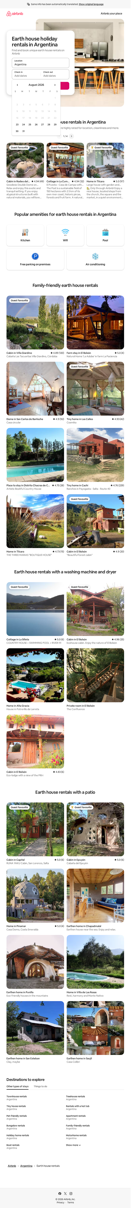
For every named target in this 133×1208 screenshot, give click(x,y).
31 (23, 131)
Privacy (60, 1202)
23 (17, 124)
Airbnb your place (111, 13)
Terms (70, 1202)
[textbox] (26, 76)
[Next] (71, 136)
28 (49, 124)
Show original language (91, 4)
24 (23, 124)
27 (42, 124)
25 (30, 124)
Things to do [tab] (40, 1086)
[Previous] (59, 136)
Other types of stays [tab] (17, 1086)
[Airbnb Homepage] (14, 13)
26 (36, 124)
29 (55, 124)
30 (17, 131)
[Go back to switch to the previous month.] (17, 85)
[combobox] (40, 64)
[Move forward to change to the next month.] (55, 85)
